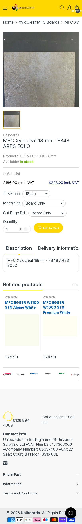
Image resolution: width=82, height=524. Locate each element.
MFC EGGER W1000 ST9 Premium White (56, 307)
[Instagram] (5, 464)
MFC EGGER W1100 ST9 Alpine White (22, 304)
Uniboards (11, 135)
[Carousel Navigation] (75, 285)
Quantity (10, 221)
